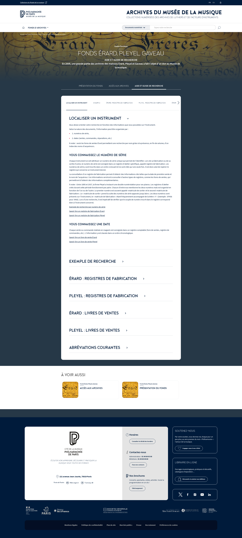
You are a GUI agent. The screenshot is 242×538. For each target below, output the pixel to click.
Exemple (96, 103)
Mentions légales (71, 525)
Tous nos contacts (138, 465)
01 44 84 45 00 (147, 456)
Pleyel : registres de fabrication (152, 103)
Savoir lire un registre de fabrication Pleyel (87, 215)
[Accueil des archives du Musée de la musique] (23, 27)
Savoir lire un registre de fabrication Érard (86, 211)
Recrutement (150, 525)
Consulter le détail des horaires (142, 441)
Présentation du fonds (91, 86)
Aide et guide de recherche (149, 86)
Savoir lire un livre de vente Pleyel (83, 241)
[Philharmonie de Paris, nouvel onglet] (32, 14)
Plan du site (111, 525)
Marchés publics (126, 525)
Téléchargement (137, 488)
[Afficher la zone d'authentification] (221, 2)
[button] (136, 27)
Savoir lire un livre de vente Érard (83, 237)
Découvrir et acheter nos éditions (194, 479)
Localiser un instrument (76, 103)
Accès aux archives (119, 86)
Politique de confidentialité (92, 525)
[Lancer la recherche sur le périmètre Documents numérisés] (219, 27)
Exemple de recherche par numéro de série (87, 207)
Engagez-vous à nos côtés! (191, 448)
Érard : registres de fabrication (119, 103)
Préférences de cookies (169, 525)
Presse (138, 525)
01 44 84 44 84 (143, 459)
